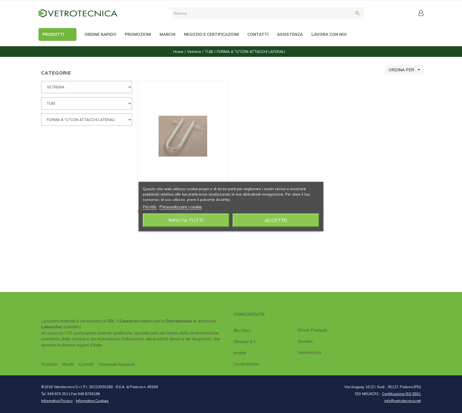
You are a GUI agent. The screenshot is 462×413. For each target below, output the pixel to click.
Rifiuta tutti (185, 220)
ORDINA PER (405, 69)
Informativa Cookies (92, 401)
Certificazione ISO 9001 (401, 394)
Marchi (68, 364)
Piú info (149, 206)
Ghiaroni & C (245, 341)
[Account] (421, 13)
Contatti (86, 364)
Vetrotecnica (309, 352)
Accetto (276, 220)
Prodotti (49, 364)
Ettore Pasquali (312, 330)
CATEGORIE (56, 73)
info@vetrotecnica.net (402, 401)
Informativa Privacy (57, 401)
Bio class (242, 330)
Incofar (240, 352)
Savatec (305, 341)
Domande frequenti (117, 364)
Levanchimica (246, 364)
